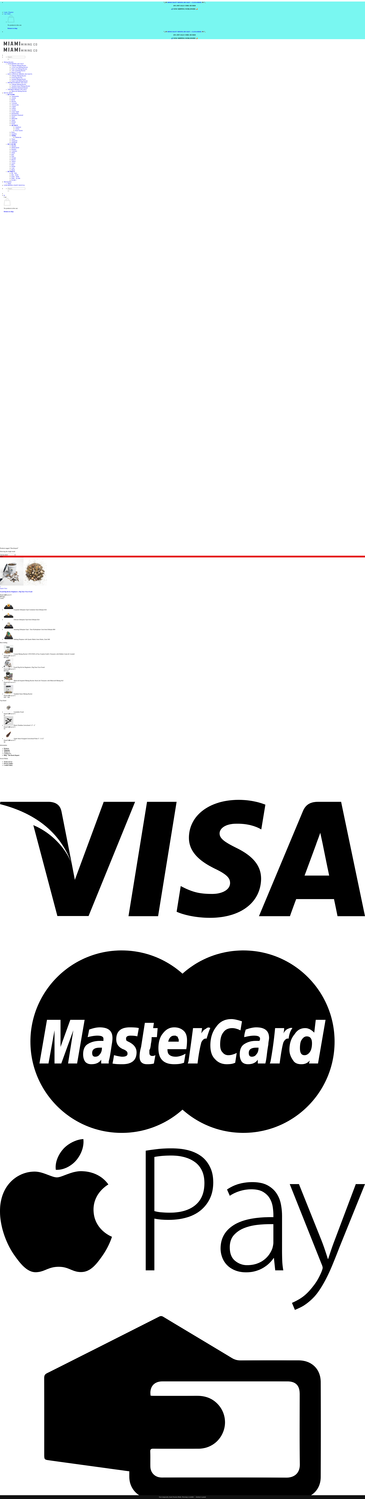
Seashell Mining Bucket (18, 79)
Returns (6, 748)
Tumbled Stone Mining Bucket (20, 86)
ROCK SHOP (8, 93)
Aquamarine (15, 96)
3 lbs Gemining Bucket (18, 70)
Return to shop (12, 28)
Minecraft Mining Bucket (19, 91)
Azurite (13, 98)
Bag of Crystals (16, 72)
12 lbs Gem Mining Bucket (19, 67)
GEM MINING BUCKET (16, 64)
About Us (7, 752)
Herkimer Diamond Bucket (19, 88)
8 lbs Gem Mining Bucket (19, 69)
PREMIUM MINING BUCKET (17, 82)
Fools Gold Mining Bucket (19, 81)
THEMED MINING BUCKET (17, 89)
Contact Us (7, 753)
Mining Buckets (8, 62)
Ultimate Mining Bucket (18, 65)
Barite (13, 100)
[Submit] (8, 59)
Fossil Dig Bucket (16, 77)
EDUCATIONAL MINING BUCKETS (20, 74)
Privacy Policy (8, 763)
